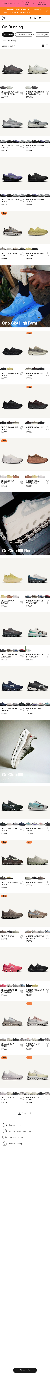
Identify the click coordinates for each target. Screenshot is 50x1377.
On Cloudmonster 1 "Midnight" (9, 710)
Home (4, 41)
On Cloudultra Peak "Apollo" (10, 147)
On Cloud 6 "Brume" (34, 882)
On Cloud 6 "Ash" (8, 936)
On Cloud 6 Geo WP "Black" (9, 883)
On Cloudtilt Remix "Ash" (9, 254)
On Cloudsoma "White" (7, 482)
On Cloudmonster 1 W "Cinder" (35, 937)
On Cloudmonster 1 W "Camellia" (9, 991)
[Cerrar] (47, 11)
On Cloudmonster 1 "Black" (9, 830)
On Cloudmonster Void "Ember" (9, 656)
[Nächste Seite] (34, 1113)
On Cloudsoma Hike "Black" (9, 428)
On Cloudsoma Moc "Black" (9, 374)
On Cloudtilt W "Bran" (32, 1099)
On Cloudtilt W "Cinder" (7, 1045)
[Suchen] (30, 18)
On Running (12, 41)
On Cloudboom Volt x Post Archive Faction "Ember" (10, 93)
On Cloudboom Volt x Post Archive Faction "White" (35, 93)
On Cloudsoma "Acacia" (7, 602)
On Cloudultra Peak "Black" (35, 201)
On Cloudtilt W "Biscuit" (32, 1045)
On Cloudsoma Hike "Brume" (34, 374)
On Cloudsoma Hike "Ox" (34, 428)
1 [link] (19, 1113)
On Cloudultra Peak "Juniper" (10, 201)
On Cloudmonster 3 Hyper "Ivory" (35, 656)
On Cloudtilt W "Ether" (7, 1099)
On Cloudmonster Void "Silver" (34, 602)
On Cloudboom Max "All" (35, 710)
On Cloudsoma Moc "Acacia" (35, 254)
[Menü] (46, 18)
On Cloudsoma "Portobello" (32, 482)
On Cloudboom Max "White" (35, 830)
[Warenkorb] (40, 18)
